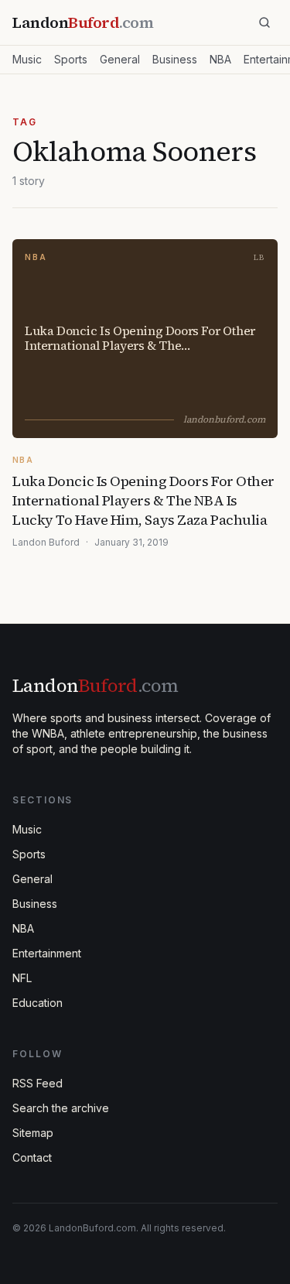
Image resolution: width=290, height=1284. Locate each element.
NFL (22, 977)
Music (27, 59)
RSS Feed (37, 1083)
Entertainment (46, 953)
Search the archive (60, 1108)
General (120, 59)
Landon (95, 685)
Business (174, 59)
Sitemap (32, 1132)
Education (37, 1002)
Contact (32, 1157)
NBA (220, 59)
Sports (70, 59)
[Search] (264, 22)
